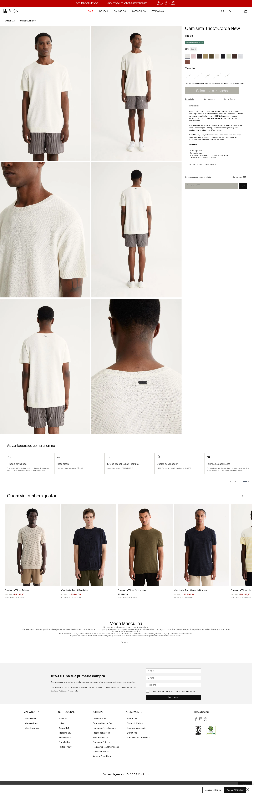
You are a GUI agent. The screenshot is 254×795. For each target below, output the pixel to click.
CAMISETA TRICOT (27, 21)
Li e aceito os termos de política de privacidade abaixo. (173, 691)
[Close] (247, 789)
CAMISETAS (10, 21)
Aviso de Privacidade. (15, 792)
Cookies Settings (213, 790)
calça (239, 135)
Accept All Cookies (235, 790)
